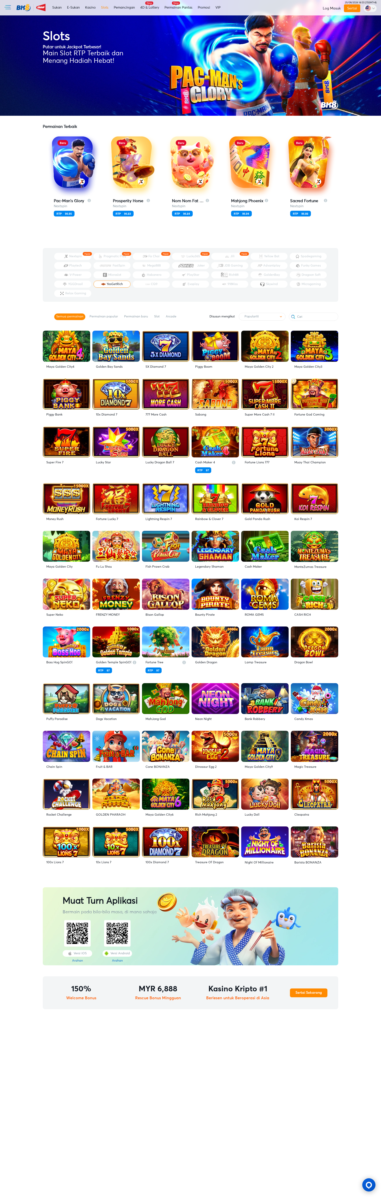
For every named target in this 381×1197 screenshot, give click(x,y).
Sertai (352, 8)
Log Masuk (332, 8)
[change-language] (370, 8)
